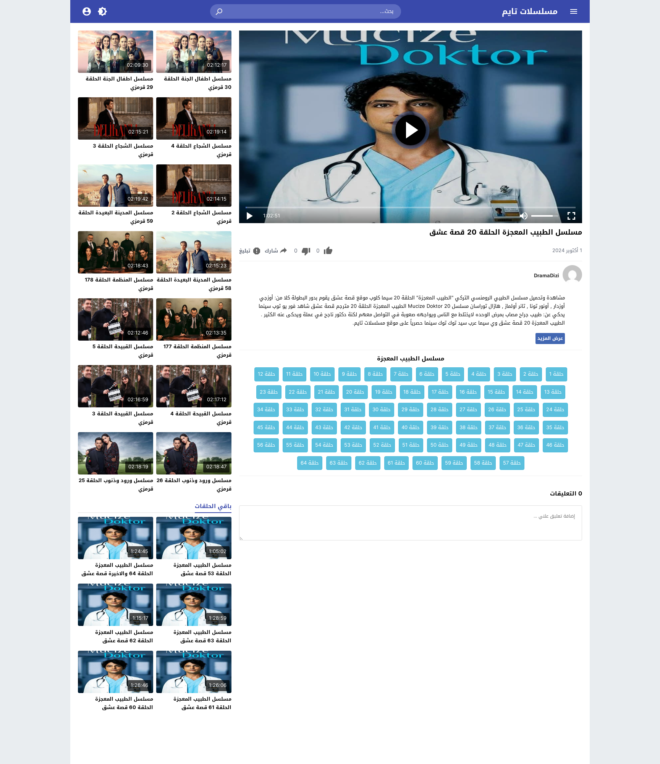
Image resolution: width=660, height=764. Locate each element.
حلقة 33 (295, 409)
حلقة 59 (454, 463)
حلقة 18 (412, 392)
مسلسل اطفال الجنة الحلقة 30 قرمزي (197, 83)
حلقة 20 (355, 392)
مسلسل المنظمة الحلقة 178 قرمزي (119, 284)
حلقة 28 (439, 409)
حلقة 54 (324, 445)
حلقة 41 (382, 427)
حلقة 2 (531, 374)
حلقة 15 (496, 392)
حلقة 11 (294, 374)
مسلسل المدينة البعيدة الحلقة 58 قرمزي (194, 284)
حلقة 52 (382, 445)
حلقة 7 (401, 374)
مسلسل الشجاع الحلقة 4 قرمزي (201, 150)
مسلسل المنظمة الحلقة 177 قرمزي (197, 351)
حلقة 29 (410, 409)
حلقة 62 (368, 463)
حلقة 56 (266, 445)
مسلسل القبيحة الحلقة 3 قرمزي (122, 418)
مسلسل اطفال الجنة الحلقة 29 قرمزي (119, 83)
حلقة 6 (427, 374)
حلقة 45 (266, 427)
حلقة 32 (324, 409)
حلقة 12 (266, 374)
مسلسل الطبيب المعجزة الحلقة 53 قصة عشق (202, 569)
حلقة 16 (468, 392)
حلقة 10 (322, 374)
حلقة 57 (512, 463)
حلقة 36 (526, 427)
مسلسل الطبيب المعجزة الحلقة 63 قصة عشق (202, 636)
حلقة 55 (295, 445)
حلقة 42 (353, 427)
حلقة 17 (440, 392)
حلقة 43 (324, 427)
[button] (219, 11)
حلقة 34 (266, 409)
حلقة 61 (396, 463)
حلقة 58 (483, 463)
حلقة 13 (553, 392)
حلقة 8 (375, 374)
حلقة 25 (526, 409)
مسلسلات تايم (530, 11)
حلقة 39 (439, 427)
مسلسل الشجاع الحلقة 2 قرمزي (201, 217)
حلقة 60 (425, 463)
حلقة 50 (439, 445)
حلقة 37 (497, 427)
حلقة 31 (353, 409)
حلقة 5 (453, 374)
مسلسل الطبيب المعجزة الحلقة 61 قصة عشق (202, 703)
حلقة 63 (339, 463)
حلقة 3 (505, 374)
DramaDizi (546, 276)
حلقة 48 (498, 445)
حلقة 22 (298, 392)
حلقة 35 (555, 427)
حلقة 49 (468, 445)
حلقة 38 (468, 427)
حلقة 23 (269, 392)
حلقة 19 (384, 392)
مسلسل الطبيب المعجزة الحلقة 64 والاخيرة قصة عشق (117, 569)
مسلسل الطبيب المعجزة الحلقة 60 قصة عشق (124, 703)
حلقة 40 (410, 427)
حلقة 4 (479, 374)
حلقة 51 (411, 445)
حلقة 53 (353, 445)
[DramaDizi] (572, 282)
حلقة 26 (497, 409)
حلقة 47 (526, 445)
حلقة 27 (468, 409)
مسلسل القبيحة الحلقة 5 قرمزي (122, 351)
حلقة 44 (295, 427)
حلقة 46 (555, 445)
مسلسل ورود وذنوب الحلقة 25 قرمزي (116, 485)
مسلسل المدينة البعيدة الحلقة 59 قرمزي (115, 217)
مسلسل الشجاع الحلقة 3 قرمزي (123, 150)
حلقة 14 (525, 392)
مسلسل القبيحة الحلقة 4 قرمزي (200, 418)
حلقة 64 (310, 463)
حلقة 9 (349, 374)
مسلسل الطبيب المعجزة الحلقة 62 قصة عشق (124, 636)
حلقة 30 (381, 409)
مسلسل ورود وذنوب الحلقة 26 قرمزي (194, 485)
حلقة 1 (556, 374)
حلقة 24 (555, 409)
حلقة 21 (326, 392)
